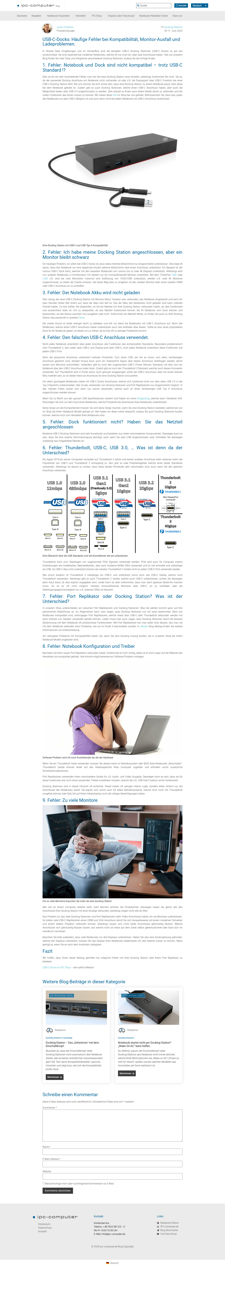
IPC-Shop (97, 15)
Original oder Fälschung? (121, 15)
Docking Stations (173, 27)
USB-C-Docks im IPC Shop (57, 967)
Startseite (22, 15)
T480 (174, 274)
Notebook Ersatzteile (58, 15)
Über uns (177, 15)
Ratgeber (36, 15)
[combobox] (153, 5)
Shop (81, 317)
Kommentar (50, 1108)
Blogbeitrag (143, 398)
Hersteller (81, 15)
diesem (144, 626)
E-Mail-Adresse (51, 1159)
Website (47, 1171)
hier (115, 95)
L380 (45, 278)
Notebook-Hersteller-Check (153, 15)
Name (47, 1147)
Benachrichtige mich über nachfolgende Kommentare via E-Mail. (79, 1183)
